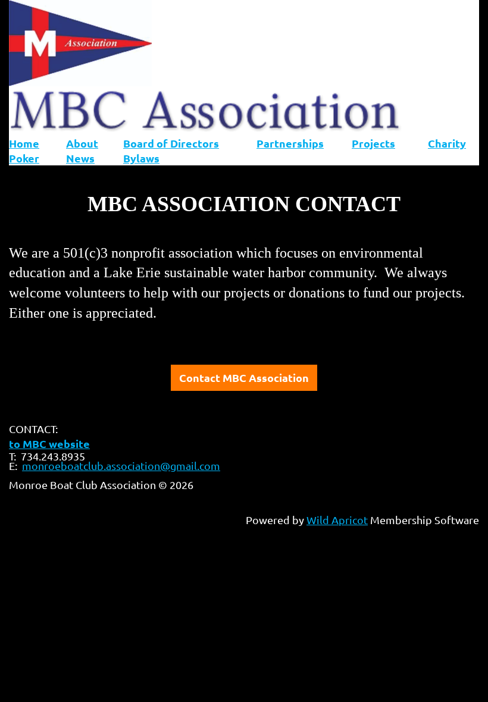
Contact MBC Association (244, 377)
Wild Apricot (337, 519)
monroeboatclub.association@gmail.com (121, 465)
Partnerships (290, 143)
